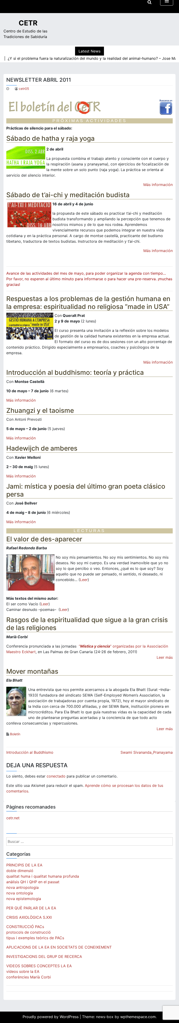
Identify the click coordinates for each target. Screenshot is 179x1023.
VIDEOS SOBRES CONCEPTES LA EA (39, 965)
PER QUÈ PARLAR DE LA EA (31, 908)
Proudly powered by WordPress (51, 1016)
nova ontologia (19, 893)
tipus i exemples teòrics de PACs (35, 937)
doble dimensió (19, 870)
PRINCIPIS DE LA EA (24, 865)
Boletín (15, 734)
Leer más (165, 657)
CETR (28, 23)
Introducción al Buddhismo (29, 752)
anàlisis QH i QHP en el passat (32, 881)
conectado (56, 776)
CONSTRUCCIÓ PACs (25, 926)
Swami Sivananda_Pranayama (146, 752)
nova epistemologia (23, 898)
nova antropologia (22, 887)
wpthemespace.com (138, 1016)
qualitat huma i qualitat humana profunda (42, 876)
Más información (158, 184)
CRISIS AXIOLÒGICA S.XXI (29, 917)
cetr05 (24, 89)
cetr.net (13, 818)
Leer (84, 579)
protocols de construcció (28, 932)
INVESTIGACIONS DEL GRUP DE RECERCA (44, 956)
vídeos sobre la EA (22, 971)
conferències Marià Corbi (28, 977)
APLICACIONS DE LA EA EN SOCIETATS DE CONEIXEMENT (59, 947)
